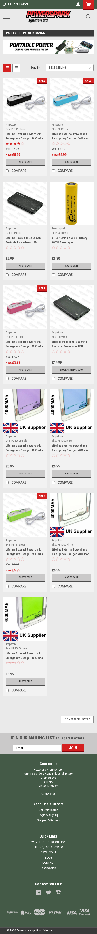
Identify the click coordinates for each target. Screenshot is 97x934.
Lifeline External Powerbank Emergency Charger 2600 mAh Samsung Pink (24, 346)
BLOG (48, 857)
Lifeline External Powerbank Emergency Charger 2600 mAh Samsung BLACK (24, 139)
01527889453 (18, 4)
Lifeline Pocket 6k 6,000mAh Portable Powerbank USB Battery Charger (69, 346)
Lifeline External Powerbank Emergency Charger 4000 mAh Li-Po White (70, 554)
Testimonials (48, 868)
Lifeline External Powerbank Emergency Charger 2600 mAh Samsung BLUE (70, 139)
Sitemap (48, 930)
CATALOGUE (48, 852)
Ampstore (11, 124)
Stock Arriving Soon (71, 369)
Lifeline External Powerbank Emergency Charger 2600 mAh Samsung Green (24, 554)
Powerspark (59, 228)
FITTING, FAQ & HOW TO (48, 847)
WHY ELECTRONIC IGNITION (48, 842)
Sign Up (53, 815)
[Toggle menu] (6, 17)
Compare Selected (77, 719)
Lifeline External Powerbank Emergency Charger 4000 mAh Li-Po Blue (70, 450)
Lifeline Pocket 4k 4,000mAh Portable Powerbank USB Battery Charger (23, 242)
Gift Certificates (48, 810)
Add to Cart (25, 162)
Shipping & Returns (48, 820)
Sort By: (35, 67)
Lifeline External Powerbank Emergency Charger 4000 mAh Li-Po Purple (24, 450)
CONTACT (48, 862)
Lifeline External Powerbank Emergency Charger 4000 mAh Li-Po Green (24, 658)
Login (42, 815)
